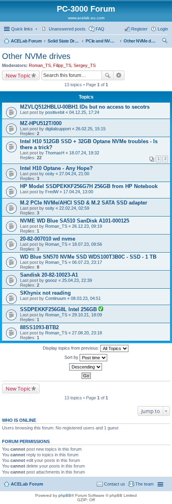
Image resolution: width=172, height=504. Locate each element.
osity (49, 173)
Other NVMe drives (140, 40)
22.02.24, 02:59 (74, 208)
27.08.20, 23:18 (87, 332)
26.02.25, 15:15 (91, 128)
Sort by (72, 357)
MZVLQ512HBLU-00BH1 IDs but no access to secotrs (85, 107)
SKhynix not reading (45, 293)
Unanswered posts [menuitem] (67, 28)
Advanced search (119, 75)
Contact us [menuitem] (114, 484)
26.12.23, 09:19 (87, 226)
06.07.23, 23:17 (87, 262)
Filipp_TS (62, 65)
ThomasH (54, 152)
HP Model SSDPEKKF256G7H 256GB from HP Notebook (89, 186)
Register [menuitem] (139, 28)
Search (108, 75)
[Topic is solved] (100, 309)
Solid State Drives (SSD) (64, 40)
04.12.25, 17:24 (84, 112)
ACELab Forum (26, 40)
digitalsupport (58, 128)
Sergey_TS (85, 65)
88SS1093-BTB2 (39, 327)
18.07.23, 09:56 (87, 244)
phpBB (64, 495)
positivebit (54, 112)
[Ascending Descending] (86, 366)
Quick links (22, 28)
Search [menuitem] (165, 41)
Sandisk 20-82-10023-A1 (49, 275)
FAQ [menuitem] (100, 28)
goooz (51, 280)
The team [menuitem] (144, 484)
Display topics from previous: (71, 348)
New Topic (18, 75)
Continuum (55, 298)
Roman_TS (40, 65)
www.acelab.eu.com (86, 18)
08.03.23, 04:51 (86, 298)
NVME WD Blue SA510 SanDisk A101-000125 (74, 221)
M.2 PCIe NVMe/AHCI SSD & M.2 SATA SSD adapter (83, 203)
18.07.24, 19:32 (84, 152)
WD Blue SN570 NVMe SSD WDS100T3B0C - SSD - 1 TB (88, 257)
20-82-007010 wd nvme (47, 239)
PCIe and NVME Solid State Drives (102, 40)
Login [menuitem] (163, 28)
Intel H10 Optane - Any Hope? (56, 168)
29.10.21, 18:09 (87, 314)
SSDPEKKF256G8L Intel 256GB (59, 309)
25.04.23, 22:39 (77, 280)
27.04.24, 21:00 (74, 173)
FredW (51, 191)
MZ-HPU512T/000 (41, 123)
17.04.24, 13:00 (78, 191)
